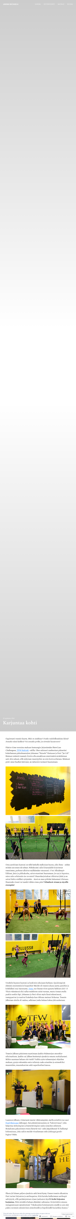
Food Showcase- (12, 1122)
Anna (30, 988)
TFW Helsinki (23, 750)
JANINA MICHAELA (10, 4)
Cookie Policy (35, 1215)
